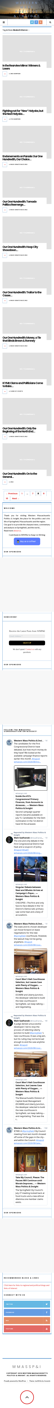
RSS (7, 1321)
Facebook (10, 1312)
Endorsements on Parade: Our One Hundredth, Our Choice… (22, 157)
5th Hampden (15, 119)
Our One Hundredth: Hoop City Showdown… (20, 248)
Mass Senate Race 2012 (18, 164)
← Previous (11, 493)
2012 (11, 482)
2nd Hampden (15, 73)
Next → (15, 498)
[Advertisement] (27, 584)
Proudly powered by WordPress (15, 1381)
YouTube (9, 1329)
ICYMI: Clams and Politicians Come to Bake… (23, 384)
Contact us (29, 649)
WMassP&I (27, 1366)
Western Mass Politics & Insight (27, 9)
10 (7, 498)
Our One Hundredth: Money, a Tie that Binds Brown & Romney (22, 339)
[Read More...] (5, 74)
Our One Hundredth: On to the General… (20, 475)
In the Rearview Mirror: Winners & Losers (21, 67)
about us (17, 530)
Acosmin (47, 1381)
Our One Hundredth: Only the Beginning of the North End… (19, 429)
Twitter (9, 1304)
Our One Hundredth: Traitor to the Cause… (22, 293)
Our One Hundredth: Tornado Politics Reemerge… (19, 203)
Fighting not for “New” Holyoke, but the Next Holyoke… (23, 112)
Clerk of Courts (16, 391)
